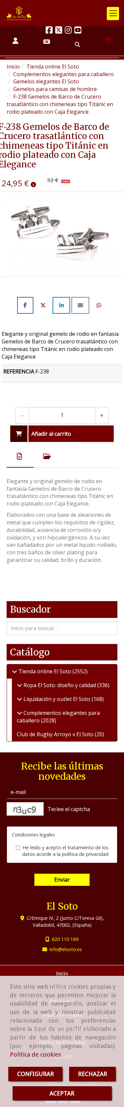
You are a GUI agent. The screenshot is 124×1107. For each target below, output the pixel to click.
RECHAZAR (92, 1073)
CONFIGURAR (35, 1073)
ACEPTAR (62, 1093)
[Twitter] (58, 31)
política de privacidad (85, 854)
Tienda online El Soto (44, 671)
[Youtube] (77, 31)
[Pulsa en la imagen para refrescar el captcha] (25, 808)
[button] (15, 41)
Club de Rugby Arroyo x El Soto (56, 734)
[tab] (20, 456)
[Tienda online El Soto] (14, 671)
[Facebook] (49, 31)
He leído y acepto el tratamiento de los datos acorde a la (65, 851)
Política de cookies (35, 1054)
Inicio (62, 973)
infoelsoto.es (66, 949)
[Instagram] (68, 31)
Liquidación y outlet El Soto (57, 699)
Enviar (62, 879)
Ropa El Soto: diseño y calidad (59, 685)
